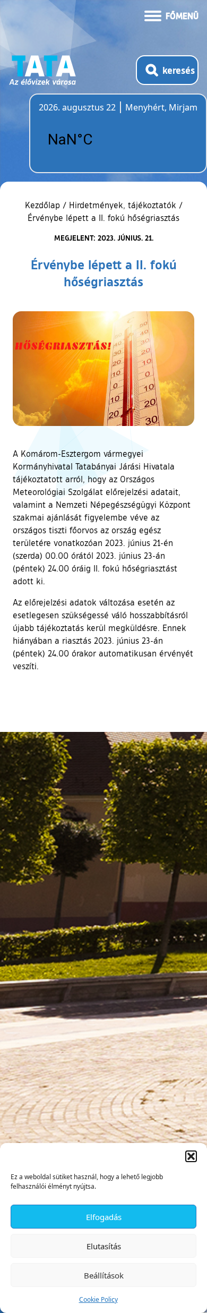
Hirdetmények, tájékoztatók (122, 205)
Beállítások (104, 1275)
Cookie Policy (98, 1299)
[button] (191, 1156)
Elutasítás (104, 1246)
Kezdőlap (44, 205)
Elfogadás (104, 1217)
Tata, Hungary (98, 140)
